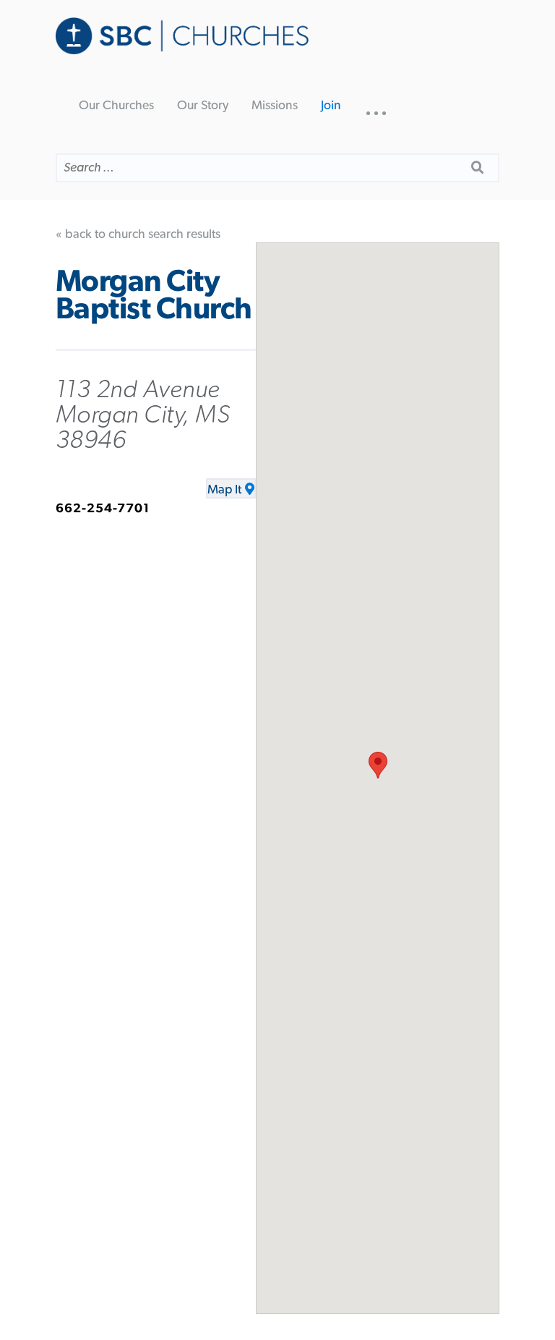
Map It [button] (224, 489)
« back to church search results (138, 234)
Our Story (202, 105)
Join (331, 105)
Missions (274, 105)
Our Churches (116, 105)
